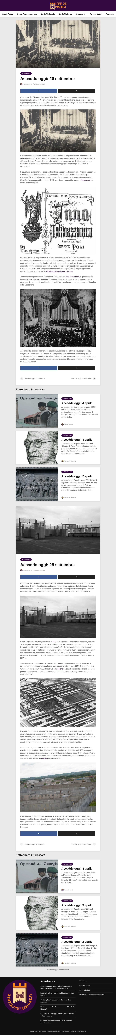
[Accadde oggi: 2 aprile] (37, 484)
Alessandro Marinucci (70, 461)
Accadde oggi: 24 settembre (58, 970)
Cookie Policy (84, 990)
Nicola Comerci (27, 84)
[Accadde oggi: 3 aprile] (37, 447)
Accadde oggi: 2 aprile (76, 476)
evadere (44, 758)
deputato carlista (72, 277)
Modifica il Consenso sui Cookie (92, 995)
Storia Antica (7, 14)
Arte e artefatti (96, 14)
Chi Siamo (83, 981)
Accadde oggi (26, 73)
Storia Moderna (65, 14)
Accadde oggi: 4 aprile (76, 403)
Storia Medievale (48, 14)
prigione (59, 669)
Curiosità (110, 14)
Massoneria (86, 180)
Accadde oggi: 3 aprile (76, 439)
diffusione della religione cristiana (59, 271)
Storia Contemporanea (27, 14)
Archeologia (81, 14)
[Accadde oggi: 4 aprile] (37, 411)
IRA (54, 642)
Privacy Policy (84, 985)
